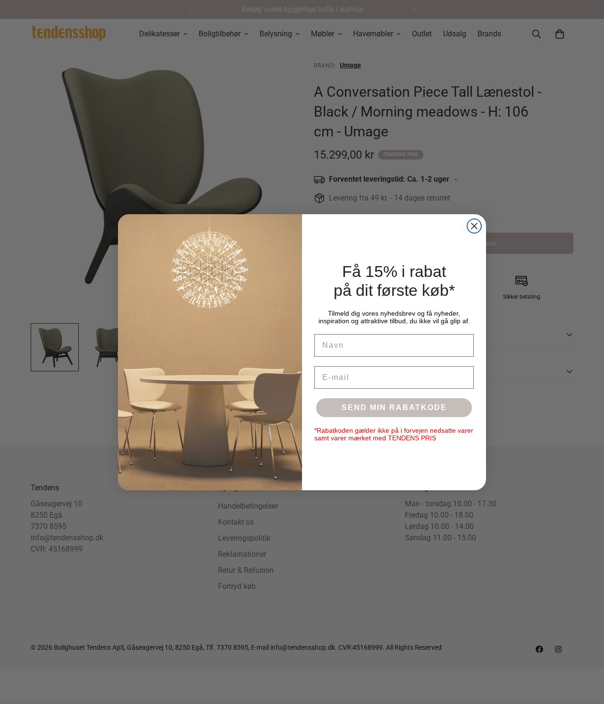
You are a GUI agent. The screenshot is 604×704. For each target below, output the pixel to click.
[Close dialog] (474, 226)
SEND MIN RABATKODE (394, 407)
